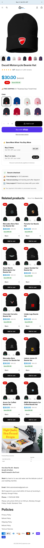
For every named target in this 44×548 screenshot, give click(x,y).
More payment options (22, 134)
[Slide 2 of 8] (8, 58)
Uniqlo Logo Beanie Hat (31, 315)
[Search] (7, 7)
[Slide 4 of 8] (19, 58)
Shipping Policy (7, 522)
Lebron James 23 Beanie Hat (30, 359)
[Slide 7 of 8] (35, 58)
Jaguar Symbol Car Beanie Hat (31, 269)
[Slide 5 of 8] (24, 58)
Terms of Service (7, 529)
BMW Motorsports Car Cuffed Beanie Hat (32, 403)
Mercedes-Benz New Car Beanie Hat (11, 225)
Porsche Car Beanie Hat (31, 225)
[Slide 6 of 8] (30, 58)
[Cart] (41, 7)
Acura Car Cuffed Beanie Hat (9, 403)
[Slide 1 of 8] (3, 58)
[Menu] (2, 7)
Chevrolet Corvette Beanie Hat (10, 315)
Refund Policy (6, 518)
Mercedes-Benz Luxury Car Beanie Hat (11, 359)
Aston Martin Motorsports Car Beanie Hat (9, 270)
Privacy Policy (6, 515)
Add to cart (11, 241)
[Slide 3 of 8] (14, 58)
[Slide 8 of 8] (40, 58)
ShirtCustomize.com (24, 543)
